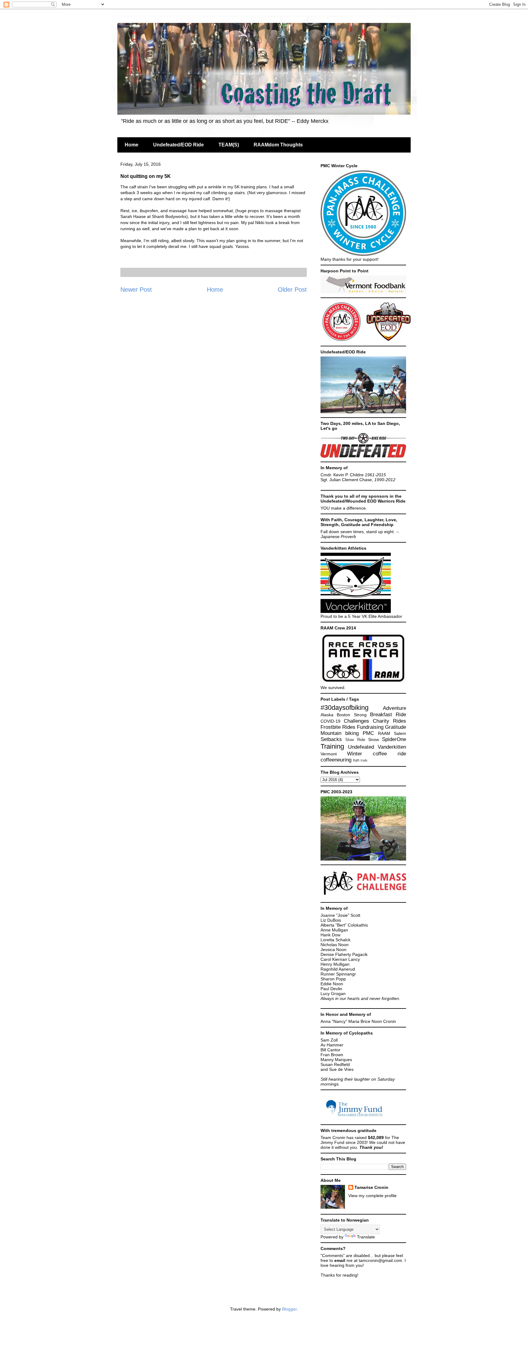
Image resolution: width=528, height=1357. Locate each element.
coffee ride (389, 754)
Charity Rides (389, 721)
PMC (368, 733)
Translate (366, 1236)
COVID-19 (330, 721)
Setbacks (331, 739)
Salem (400, 733)
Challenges (356, 721)
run (356, 760)
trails (364, 760)
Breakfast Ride (388, 714)
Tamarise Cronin (371, 1187)
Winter (354, 754)
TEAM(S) (228, 144)
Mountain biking (340, 733)
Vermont (329, 753)
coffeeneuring (336, 760)
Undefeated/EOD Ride (178, 144)
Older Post (292, 289)
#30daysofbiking (345, 707)
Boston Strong (351, 714)
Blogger (289, 1309)
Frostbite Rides (338, 727)
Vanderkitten (392, 747)
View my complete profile (372, 1195)
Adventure (394, 708)
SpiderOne (394, 739)
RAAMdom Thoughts (278, 144)
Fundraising (370, 727)
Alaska (327, 714)
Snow (373, 739)
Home (131, 144)
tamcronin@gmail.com (380, 1260)
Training (332, 746)
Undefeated (361, 747)
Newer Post (136, 289)
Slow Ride (355, 740)
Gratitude (395, 727)
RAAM (384, 733)
